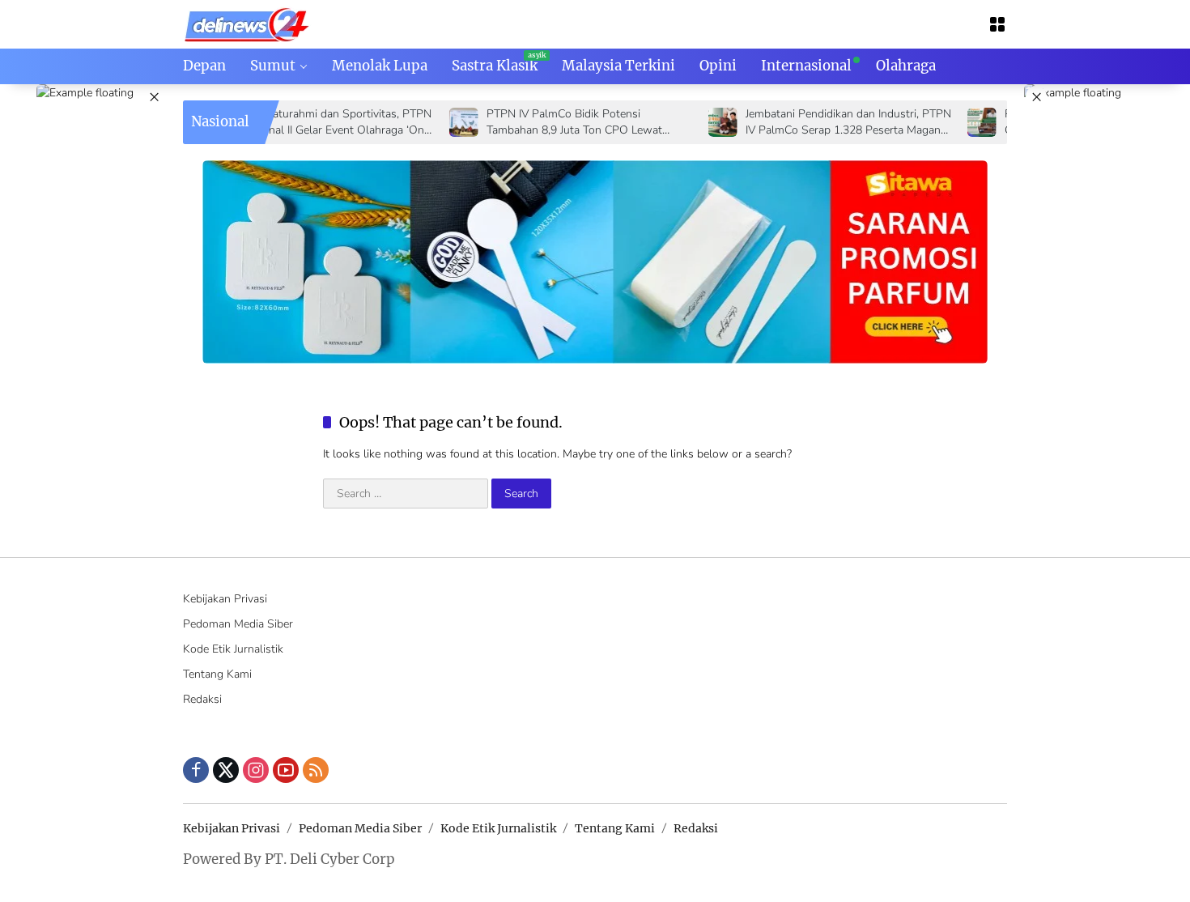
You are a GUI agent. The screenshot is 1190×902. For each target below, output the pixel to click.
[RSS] (316, 770)
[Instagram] (256, 770)
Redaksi (202, 699)
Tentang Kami (217, 674)
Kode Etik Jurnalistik (233, 649)
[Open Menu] (997, 24)
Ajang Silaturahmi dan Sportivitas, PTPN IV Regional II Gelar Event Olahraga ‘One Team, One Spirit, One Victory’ (300, 122)
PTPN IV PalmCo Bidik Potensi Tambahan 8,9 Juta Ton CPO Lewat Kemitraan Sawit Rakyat (544, 122)
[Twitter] (226, 770)
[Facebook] (196, 770)
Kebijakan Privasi (225, 598)
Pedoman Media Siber (238, 624)
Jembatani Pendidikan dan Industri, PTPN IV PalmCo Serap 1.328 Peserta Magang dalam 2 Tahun (818, 122)
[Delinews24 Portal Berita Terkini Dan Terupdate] (247, 23)
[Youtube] (286, 770)
